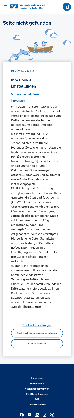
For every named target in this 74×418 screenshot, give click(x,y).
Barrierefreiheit (37, 404)
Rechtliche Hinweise (37, 394)
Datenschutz (37, 383)
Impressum (37, 378)
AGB (37, 399)
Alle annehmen (37, 343)
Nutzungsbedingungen (37, 388)
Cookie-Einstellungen (37, 325)
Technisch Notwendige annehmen (37, 333)
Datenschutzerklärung (25, 94)
